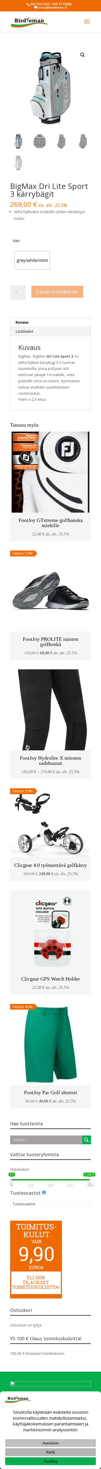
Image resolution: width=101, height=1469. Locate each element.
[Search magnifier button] (86, 1139)
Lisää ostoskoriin (57, 291)
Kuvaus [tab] (22, 322)
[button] (82, 55)
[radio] (32, 260)
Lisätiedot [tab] (24, 331)
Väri (16, 240)
